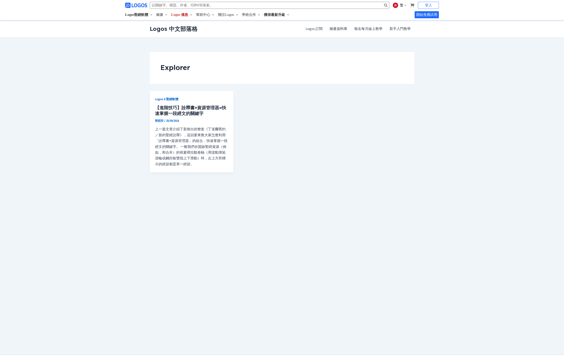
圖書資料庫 (338, 28)
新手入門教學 (400, 28)
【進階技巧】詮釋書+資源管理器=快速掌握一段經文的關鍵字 (190, 110)
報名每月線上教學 (368, 28)
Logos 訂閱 (314, 28)
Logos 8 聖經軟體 (166, 99)
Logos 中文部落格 (174, 28)
